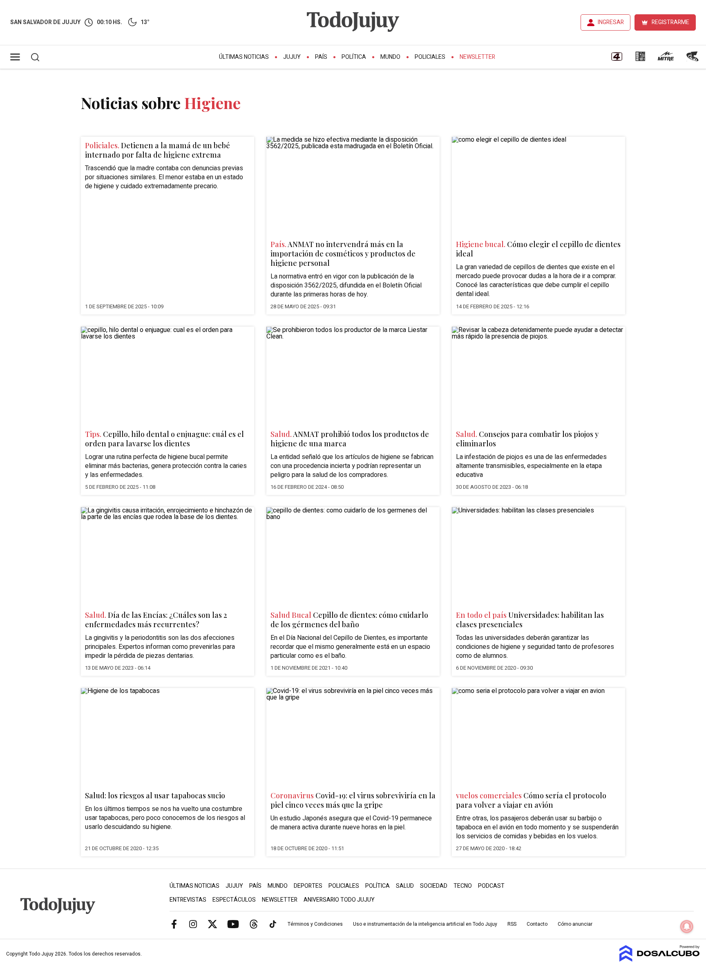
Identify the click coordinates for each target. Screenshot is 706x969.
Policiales (430, 57)
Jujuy (292, 57)
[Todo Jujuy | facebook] (174, 923)
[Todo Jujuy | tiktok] (272, 923)
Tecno (463, 886)
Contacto (537, 924)
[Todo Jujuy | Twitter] (212, 923)
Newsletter (477, 57)
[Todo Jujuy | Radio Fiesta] (693, 59)
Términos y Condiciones (315, 924)
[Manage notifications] (686, 926)
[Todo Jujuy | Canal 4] (616, 59)
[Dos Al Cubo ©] (659, 960)
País (321, 57)
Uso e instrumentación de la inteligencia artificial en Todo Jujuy (425, 924)
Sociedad (433, 886)
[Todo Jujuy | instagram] (193, 923)
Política (354, 57)
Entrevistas (188, 899)
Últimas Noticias (244, 57)
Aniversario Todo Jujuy (339, 899)
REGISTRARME (670, 22)
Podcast (491, 886)
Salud (405, 886)
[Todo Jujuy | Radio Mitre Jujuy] (665, 59)
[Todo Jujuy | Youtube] (233, 923)
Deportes (308, 886)
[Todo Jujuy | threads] (253, 923)
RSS (511, 924)
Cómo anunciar (575, 924)
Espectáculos (234, 899)
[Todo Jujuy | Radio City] (640, 59)
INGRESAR (611, 22)
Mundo (390, 57)
